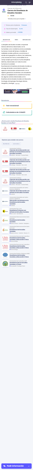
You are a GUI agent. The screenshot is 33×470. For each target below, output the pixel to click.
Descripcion (6, 39)
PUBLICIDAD (29, 88)
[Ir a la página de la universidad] (5, 129)
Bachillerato (6, 144)
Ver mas (17, 83)
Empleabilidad (27, 39)
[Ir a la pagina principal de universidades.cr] (16, 2)
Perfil (16, 39)
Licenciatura (16, 144)
